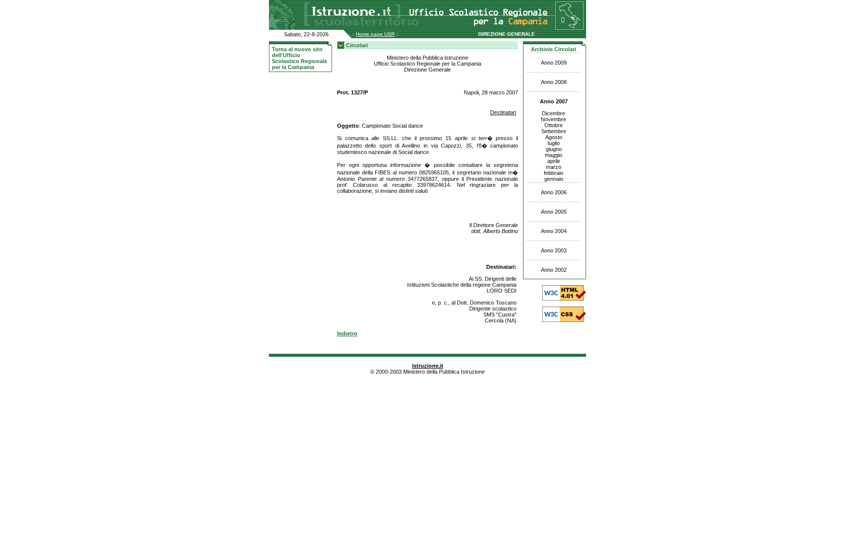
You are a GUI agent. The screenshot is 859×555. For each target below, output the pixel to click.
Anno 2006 (554, 192)
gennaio (553, 179)
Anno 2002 (554, 270)
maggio (553, 155)
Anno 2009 (554, 63)
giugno (554, 149)
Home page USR (375, 34)
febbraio (553, 173)
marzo (553, 167)
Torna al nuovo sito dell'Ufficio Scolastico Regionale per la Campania (299, 58)
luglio (554, 143)
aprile (553, 161)
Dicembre (553, 113)
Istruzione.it (427, 366)
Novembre (553, 119)
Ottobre (553, 125)
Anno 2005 (554, 212)
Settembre (553, 131)
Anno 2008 (554, 82)
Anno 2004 (554, 231)
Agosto (553, 137)
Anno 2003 (554, 250)
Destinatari (503, 112)
